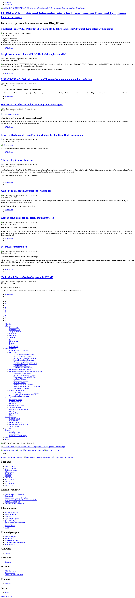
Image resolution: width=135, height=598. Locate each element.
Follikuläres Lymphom (21, 388)
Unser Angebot (14, 328)
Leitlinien (12, 403)
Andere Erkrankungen (16, 390)
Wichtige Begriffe (15, 407)
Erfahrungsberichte (15, 400)
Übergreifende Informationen (19, 396)
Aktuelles (8, 324)
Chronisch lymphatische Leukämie (25, 362)
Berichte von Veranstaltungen (19, 409)
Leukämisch (13, 352)
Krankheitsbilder (10, 349)
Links (11, 415)
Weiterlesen (9, 48)
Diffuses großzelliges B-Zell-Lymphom (27, 386)
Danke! (11, 343)
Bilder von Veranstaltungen (18, 436)
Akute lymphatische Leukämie (24, 354)
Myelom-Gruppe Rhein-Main (19, 424)
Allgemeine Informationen (22, 373)
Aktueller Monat (14, 432)
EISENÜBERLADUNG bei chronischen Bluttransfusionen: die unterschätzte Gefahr (46, 79)
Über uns (8, 326)
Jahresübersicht (14, 434)
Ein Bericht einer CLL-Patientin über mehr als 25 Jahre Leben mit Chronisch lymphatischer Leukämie (57, 28)
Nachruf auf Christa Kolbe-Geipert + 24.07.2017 (27, 277)
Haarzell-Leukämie (20, 383)
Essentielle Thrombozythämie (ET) (25, 364)
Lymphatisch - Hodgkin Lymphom (20, 369)
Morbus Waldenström (21, 379)
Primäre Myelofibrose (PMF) (23, 367)
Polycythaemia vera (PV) (22, 366)
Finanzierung (13, 341)
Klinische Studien (15, 402)
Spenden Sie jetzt (6, 596)
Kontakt (7, 438)
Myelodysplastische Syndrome (24, 360)
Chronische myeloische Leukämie (25, 358)
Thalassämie (18, 392)
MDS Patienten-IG (15, 422)
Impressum (8, 2)
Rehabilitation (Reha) (16, 405)
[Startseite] (43, 8)
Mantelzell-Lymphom (21, 381)
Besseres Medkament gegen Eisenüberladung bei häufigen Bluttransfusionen (42, 135)
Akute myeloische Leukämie (23, 356)
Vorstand (12, 337)
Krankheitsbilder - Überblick (18, 350)
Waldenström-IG (14, 426)
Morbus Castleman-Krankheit (23, 385)
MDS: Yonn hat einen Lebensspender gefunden (26, 190)
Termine (8, 430)
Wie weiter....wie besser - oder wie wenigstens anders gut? (32, 104)
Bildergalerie (13, 333)
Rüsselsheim (13, 420)
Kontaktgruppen (10, 417)
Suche (7, 439)
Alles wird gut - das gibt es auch (18, 160)
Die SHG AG (13, 347)
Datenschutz (9, 4)
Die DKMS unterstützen (14, 246)
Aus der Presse (14, 413)
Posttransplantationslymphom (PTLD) (26, 394)
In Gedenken (13, 345)
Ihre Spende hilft (14, 330)
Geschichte (13, 339)
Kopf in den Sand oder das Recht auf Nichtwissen (27, 217)
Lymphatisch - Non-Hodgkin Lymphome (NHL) (25, 371)
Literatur (8, 428)
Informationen (9, 398)
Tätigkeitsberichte (15, 332)
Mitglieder (12, 335)
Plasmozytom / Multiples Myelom (25, 377)
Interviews (12, 411)
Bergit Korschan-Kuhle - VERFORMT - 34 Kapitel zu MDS (33, 54)
